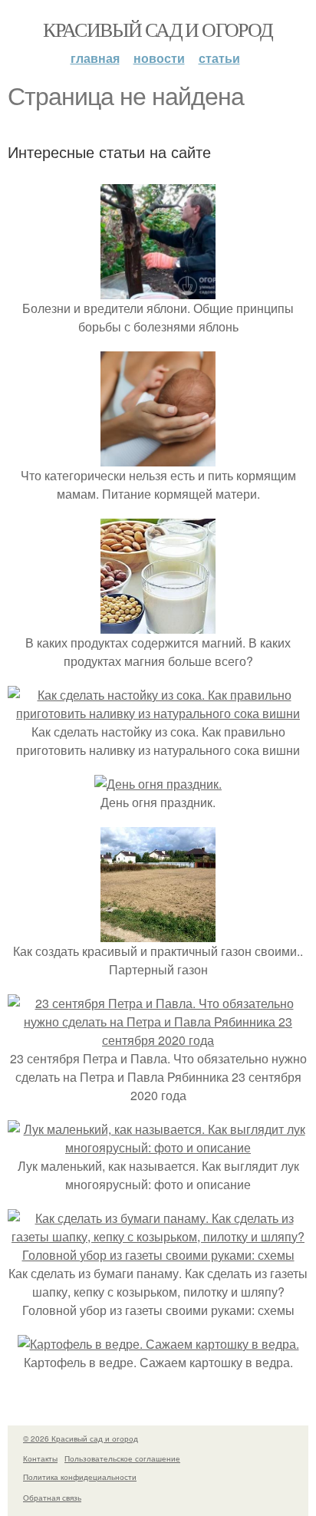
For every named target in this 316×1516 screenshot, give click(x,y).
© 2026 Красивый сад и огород (80, 1438)
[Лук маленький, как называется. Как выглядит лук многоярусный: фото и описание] (158, 1147)
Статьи (219, 58)
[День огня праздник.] (158, 784)
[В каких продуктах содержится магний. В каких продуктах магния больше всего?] (158, 624)
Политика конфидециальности (80, 1477)
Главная (95, 58)
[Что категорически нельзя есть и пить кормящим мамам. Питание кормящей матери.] (158, 457)
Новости (159, 58)
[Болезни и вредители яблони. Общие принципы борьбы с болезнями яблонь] (158, 289)
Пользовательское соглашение (122, 1458)
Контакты (40, 1458)
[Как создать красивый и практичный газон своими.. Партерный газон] (158, 932)
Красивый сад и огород (157, 29)
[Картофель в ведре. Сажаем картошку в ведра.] (158, 1344)
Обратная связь (52, 1497)
